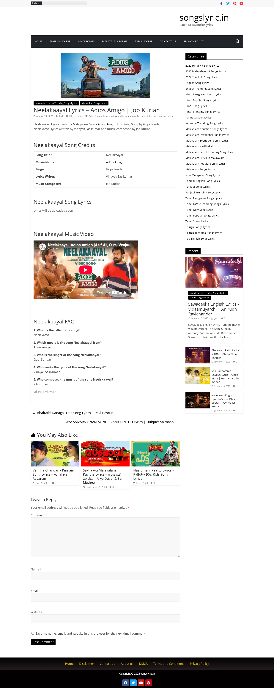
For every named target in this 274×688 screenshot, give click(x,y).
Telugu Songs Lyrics (197, 227)
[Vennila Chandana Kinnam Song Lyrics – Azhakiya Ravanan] (55, 443)
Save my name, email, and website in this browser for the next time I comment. (91, 633)
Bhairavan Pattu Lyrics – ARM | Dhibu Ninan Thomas (225, 354)
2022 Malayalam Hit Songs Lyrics (205, 71)
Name (36, 569)
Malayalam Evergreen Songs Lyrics (207, 140)
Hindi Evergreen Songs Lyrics (203, 94)
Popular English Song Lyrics (202, 181)
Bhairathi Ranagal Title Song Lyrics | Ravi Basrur (73, 412)
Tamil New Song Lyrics (199, 209)
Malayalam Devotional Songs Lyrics (207, 135)
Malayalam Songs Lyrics (94, 103)
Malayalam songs (114, 41)
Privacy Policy (193, 41)
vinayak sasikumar (163, 116)
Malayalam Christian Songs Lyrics (206, 129)
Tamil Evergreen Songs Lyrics (203, 198)
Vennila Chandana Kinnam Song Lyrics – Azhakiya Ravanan (53, 474)
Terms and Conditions (168, 664)
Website (36, 612)
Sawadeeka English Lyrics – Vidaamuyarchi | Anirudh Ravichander (214, 309)
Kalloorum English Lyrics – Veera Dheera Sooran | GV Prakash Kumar (225, 401)
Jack (61, 116)
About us (127, 664)
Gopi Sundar (109, 116)
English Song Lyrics (197, 83)
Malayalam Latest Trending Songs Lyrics (56, 103)
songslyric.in (204, 17)
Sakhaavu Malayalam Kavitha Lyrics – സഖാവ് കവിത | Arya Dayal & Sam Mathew (104, 476)
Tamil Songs (143, 41)
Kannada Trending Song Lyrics (204, 123)
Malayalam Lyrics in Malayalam (204, 158)
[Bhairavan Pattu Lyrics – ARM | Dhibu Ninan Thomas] (197, 348)
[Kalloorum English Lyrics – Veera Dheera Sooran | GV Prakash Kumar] (197, 393)
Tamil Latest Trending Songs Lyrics (207, 204)
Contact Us (168, 41)
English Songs (60, 41)
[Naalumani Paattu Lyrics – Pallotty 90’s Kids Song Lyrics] (155, 443)
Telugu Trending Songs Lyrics (203, 233)
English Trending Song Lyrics (203, 88)
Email (36, 591)
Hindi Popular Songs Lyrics (202, 100)
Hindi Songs (86, 41)
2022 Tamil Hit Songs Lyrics (202, 77)
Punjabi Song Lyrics (197, 186)
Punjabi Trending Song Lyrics (203, 192)
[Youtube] (141, 682)
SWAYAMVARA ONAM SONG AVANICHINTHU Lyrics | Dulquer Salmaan (121, 422)
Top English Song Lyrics (200, 238)
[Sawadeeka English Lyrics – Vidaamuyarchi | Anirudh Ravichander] (214, 259)
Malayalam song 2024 (141, 116)
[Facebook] (125, 682)
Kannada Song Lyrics (198, 117)
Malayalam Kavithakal (199, 146)
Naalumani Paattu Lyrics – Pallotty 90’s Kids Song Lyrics (153, 474)
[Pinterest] (148, 682)
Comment (39, 515)
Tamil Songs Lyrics (196, 221)
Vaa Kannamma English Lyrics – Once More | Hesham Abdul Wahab (226, 376)
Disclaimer (86, 664)
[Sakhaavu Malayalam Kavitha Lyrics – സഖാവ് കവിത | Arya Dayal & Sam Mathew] (105, 443)
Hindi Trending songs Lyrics (202, 111)
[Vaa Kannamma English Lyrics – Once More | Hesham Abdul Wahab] (197, 369)
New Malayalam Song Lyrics (202, 175)
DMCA (143, 664)
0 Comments (76, 116)
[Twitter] (133, 682)
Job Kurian (123, 116)
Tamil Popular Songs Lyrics (202, 215)
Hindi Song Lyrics (196, 106)
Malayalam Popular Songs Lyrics (205, 163)
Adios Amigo (95, 116)
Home (38, 41)
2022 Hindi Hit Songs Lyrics (202, 65)
